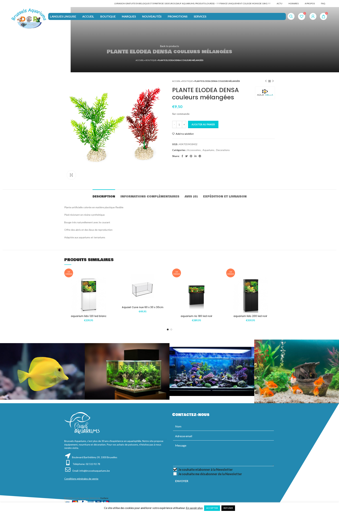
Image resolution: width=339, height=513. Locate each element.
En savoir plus (194, 507)
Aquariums (208, 149)
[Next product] (273, 81)
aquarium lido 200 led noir (250, 316)
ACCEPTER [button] (212, 508)
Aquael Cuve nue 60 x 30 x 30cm (142, 307)
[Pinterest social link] (191, 156)
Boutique (151, 60)
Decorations (223, 149)
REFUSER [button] (228, 508)
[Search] (291, 16)
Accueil (140, 60)
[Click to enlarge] (71, 175)
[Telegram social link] (200, 156)
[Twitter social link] (186, 156)
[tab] (104, 194)
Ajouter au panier (203, 124)
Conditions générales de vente (81, 478)
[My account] (313, 16)
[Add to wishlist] (110, 283)
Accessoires (194, 149)
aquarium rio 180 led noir (196, 316)
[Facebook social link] (182, 156)
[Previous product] (266, 81)
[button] (110, 291)
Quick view (110, 299)
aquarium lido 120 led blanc (88, 316)
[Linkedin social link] (195, 156)
